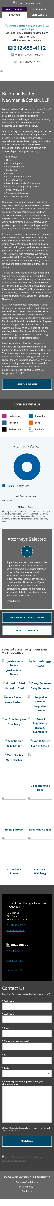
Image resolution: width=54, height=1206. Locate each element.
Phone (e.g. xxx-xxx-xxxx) (15, 1041)
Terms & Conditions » (27, 1182)
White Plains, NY (15, 950)
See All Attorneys (27, 630)
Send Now (27, 1141)
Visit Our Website (16, 930)
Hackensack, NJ (14, 970)
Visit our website (27, 384)
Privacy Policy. (14, 1130)
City (5, 1055)
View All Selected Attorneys (27, 617)
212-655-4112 (18, 924)
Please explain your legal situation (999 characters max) (22, 1082)
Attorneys (39, 9)
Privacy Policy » (27, 1186)
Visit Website (39, 14)
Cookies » (27, 1191)
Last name (8, 1014)
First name (8, 1001)
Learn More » (13, 600)
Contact (14, 15)
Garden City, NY (15, 960)
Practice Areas (15, 9)
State (5, 1068)
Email (5, 1028)
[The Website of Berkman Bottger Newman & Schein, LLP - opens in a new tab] (27, 27)
